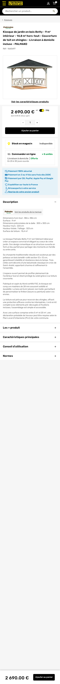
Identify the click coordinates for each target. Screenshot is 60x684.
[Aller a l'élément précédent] (2, 77)
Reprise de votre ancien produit (23, 192)
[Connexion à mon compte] (48, 3)
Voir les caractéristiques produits (30, 101)
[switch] (41, 110)
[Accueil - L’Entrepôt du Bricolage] (15, 3)
